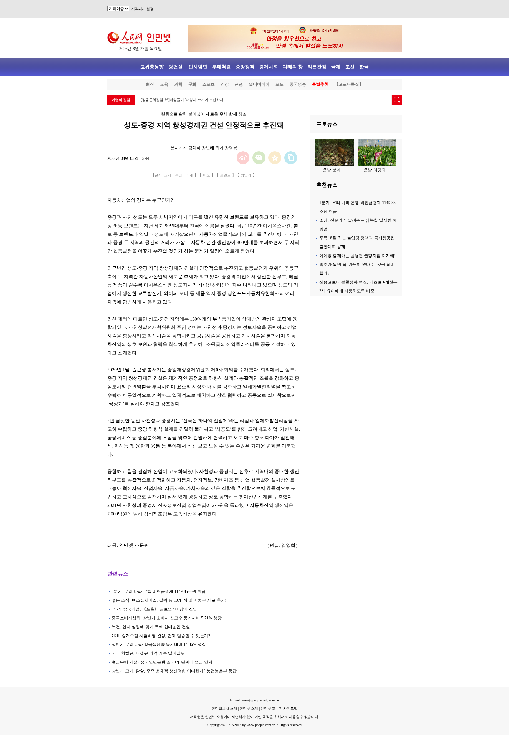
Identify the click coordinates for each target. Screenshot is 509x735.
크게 (167, 175)
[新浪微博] (243, 157)
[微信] (258, 157)
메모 (206, 175)
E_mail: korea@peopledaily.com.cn (254, 700)
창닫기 (246, 175)
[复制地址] (290, 157)
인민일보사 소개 (224, 708)
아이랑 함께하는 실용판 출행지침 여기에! (357, 255)
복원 (178, 175)
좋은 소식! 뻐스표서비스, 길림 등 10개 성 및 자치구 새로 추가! (169, 600)
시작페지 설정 (142, 9)
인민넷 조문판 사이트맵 (279, 708)
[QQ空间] (274, 157)
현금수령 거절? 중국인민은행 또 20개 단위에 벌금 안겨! (163, 662)
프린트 (225, 175)
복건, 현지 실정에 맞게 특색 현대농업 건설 (151, 627)
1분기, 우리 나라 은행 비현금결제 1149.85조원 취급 (159, 591)
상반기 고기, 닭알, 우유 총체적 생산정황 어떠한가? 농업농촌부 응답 (174, 671)
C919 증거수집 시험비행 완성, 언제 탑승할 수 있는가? (161, 635)
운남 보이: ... (334, 170)
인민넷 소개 (248, 708)
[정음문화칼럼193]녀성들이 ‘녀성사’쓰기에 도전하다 (182, 100)
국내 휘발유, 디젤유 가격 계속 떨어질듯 (148, 653)
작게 (189, 175)
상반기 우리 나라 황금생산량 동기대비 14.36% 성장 (159, 644)
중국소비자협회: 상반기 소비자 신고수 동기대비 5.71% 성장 (167, 618)
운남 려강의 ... (377, 170)
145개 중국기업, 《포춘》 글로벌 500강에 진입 (154, 609)
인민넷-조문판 (134, 545)
